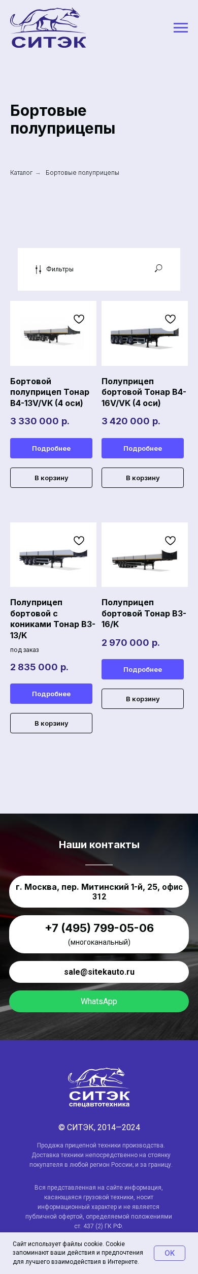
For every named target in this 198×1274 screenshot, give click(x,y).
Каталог (21, 172)
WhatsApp (99, 1001)
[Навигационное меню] (181, 28)
